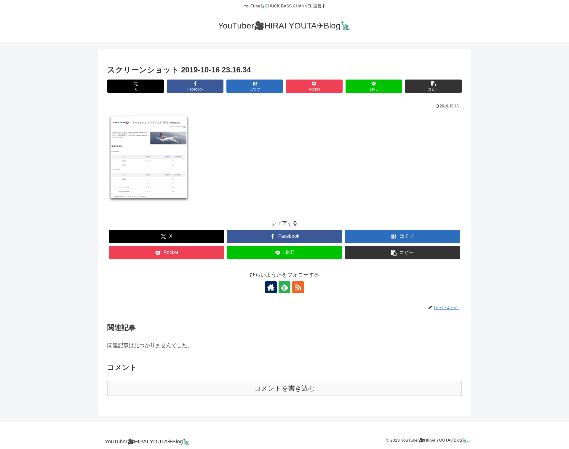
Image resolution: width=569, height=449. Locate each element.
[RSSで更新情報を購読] (298, 287)
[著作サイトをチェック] (271, 287)
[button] (433, 86)
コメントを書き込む (284, 388)
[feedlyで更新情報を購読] (284, 287)
